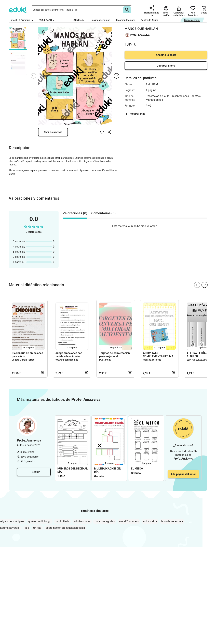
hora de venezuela (172, 521)
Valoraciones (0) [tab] (75, 213)
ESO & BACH (45, 20)
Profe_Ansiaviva (140, 35)
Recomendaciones (125, 20)
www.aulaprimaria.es (67, 359)
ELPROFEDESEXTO (197, 359)
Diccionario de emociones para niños (27, 354)
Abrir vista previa (53, 132)
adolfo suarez (82, 521)
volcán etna (150, 521)
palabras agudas (105, 521)
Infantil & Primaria (20, 20)
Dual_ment (105, 359)
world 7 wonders (129, 521)
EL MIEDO (137, 468)
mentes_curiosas (152, 359)
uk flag (37, 527)
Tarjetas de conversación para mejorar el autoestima (114, 354)
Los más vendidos (100, 20)
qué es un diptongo (39, 521)
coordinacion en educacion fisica (65, 527)
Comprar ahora (166, 65)
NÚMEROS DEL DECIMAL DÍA (72, 470)
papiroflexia (63, 521)
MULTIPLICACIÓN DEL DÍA (107, 470)
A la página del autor (183, 474)
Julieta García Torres (23, 359)
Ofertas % (78, 20)
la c (27, 527)
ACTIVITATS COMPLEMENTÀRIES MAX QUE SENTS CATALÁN (159, 354)
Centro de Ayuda (149, 20)
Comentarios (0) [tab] (103, 213)
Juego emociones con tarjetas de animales (69, 354)
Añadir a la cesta (166, 54)
